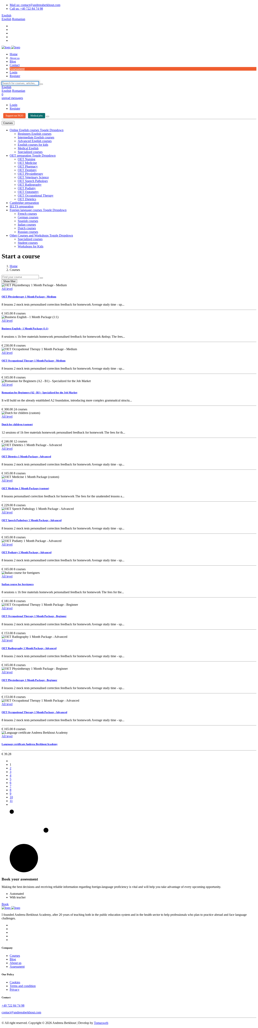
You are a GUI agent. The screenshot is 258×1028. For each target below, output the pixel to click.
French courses (27, 213)
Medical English (28, 148)
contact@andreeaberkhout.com (21, 1012)
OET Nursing (26, 159)
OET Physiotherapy (30, 173)
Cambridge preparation (24, 202)
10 (11, 797)
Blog (13, 61)
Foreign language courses (26, 210)
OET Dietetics (27, 199)
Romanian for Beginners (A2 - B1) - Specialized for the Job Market (39, 392)
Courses (8, 123)
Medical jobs (36, 115)
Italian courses (27, 224)
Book (5, 904)
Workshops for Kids (30, 246)
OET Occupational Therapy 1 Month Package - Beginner (34, 616)
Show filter (9, 281)
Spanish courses (28, 221)
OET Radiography (30, 184)
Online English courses (25, 130)
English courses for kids (33, 144)
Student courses (28, 242)
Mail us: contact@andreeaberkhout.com (35, 5)
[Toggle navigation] (47, 116)
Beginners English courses (34, 133)
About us (15, 58)
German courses (28, 217)
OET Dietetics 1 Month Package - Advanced (26, 456)
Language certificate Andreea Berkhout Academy (30, 744)
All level (7, 288)
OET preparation (21, 155)
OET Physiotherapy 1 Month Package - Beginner (29, 680)
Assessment (17, 68)
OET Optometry (28, 192)
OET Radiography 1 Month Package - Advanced (29, 648)
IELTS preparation (21, 206)
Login (13, 72)
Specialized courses (30, 152)
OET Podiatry (27, 188)
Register (15, 76)
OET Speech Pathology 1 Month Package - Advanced (31, 520)
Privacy (14, 989)
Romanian (18, 19)
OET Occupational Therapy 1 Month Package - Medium (34, 360)
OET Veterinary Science (33, 177)
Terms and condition (23, 986)
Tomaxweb (101, 1023)
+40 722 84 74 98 (13, 1005)
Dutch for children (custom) (17, 424)
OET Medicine (27, 163)
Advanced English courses (35, 141)
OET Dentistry (27, 170)
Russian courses (28, 232)
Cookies (15, 982)
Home (14, 54)
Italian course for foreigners (18, 584)
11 (11, 801)
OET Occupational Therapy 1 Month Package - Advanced (34, 712)
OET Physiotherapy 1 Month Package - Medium (29, 296)
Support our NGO (14, 115)
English (6, 15)
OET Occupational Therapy (35, 195)
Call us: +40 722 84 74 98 (26, 8)
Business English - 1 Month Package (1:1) (25, 328)
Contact (15, 65)
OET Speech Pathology (33, 181)
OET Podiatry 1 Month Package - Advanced (26, 552)
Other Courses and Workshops (29, 235)
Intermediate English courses (36, 137)
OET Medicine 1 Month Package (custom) (25, 488)
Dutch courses (27, 228)
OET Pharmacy (28, 166)
